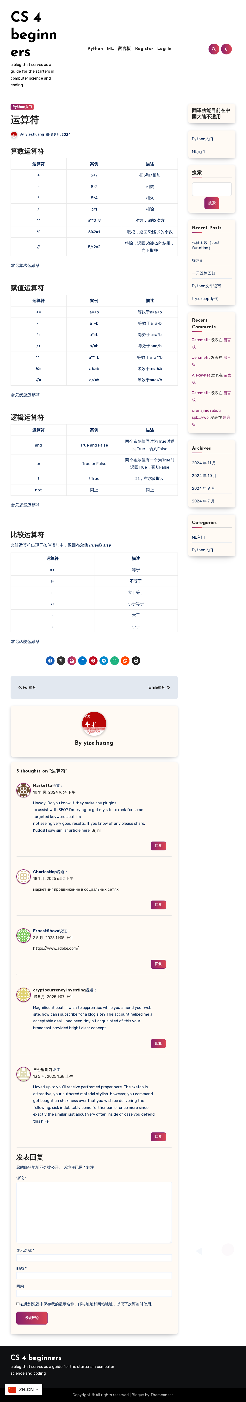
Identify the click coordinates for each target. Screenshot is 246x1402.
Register (144, 49)
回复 (158, 846)
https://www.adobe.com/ (56, 948)
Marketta (42, 785)
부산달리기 (42, 1069)
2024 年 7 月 (203, 501)
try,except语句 (205, 298)
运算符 (25, 120)
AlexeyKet (201, 375)
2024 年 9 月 (203, 488)
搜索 (197, 173)
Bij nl (96, 830)
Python (95, 49)
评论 (21, 1178)
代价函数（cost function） (206, 245)
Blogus (138, 1395)
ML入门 (198, 151)
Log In (164, 49)
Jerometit (201, 340)
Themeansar (161, 1395)
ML (110, 49)
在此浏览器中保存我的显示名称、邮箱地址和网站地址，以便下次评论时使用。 (87, 1304)
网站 (20, 1286)
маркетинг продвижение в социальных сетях (76, 889)
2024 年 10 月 (204, 475)
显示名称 (25, 1250)
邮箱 (21, 1268)
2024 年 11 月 (204, 463)
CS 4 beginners (34, 35)
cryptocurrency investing (59, 990)
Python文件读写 (206, 286)
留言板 (124, 49)
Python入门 (22, 107)
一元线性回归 (203, 273)
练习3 (197, 260)
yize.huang (34, 134)
